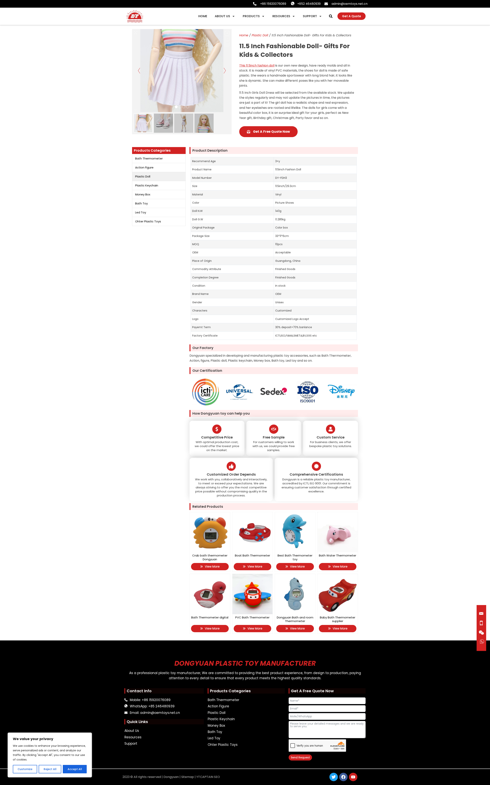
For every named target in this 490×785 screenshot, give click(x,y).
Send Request (300, 757)
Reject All (50, 769)
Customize (25, 769)
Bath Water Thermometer (337, 555)
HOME (202, 16)
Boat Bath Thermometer (252, 555)
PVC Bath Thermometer (252, 617)
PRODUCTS (251, 16)
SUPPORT (310, 16)
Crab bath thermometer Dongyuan (209, 557)
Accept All (75, 769)
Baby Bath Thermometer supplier (337, 619)
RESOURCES (281, 16)
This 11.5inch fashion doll (256, 65)
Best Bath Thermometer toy (295, 557)
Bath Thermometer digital (209, 617)
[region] (50, 755)
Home (243, 35)
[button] (330, 16)
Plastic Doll (260, 35)
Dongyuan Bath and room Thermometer (295, 619)
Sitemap (187, 777)
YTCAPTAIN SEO (208, 777)
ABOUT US (222, 16)
